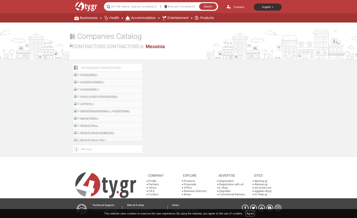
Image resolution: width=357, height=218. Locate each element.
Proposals (190, 184)
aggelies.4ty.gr (263, 191)
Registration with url (231, 184)
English (266, 7)
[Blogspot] (269, 208)
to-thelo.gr (261, 194)
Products (207, 18)
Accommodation (143, 18)
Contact (153, 194)
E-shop (223, 187)
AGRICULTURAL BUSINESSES (98, 133)
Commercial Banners (232, 194)
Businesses (89, 18)
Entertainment (178, 18)
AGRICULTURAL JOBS (93, 140)
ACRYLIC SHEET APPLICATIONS (99, 97)
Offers (188, 187)
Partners (154, 184)
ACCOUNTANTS (90, 89)
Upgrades (225, 191)
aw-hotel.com (263, 187)
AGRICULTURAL (90, 126)
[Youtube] (261, 208)
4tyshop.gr (261, 181)
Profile (152, 181)
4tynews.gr (261, 184)
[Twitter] (253, 208)
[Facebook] (245, 208)
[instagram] (278, 208)
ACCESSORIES (89, 75)
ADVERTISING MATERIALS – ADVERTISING (105, 111)
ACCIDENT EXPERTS (92, 82)
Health (114, 18)
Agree (250, 213)
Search (208, 6)
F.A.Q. (152, 191)
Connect (239, 7)
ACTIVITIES (87, 104)
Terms (152, 187)
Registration (226, 181)
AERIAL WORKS (90, 118)
